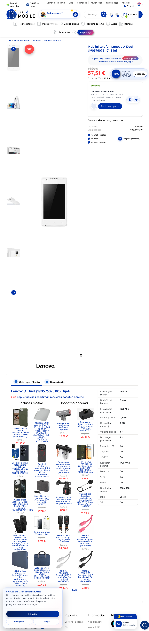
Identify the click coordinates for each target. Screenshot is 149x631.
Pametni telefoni (52, 40)
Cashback (82, 2)
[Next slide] (13, 292)
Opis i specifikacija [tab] (29, 382)
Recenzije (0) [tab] (57, 382)
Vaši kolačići (94, 627)
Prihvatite (32, 614)
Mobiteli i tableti (22, 40)
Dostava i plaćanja (56, 2)
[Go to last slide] (13, 49)
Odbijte (46, 621)
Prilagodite (19, 621)
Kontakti (126, 2)
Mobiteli (37, 40)
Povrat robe (96, 2)
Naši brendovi (95, 621)
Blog (71, 2)
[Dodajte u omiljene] (136, 99)
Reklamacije (112, 2)
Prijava (130, 6)
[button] (13, 69)
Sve (74, 589)
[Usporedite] (130, 99)
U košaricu (140, 73)
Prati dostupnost (110, 106)
